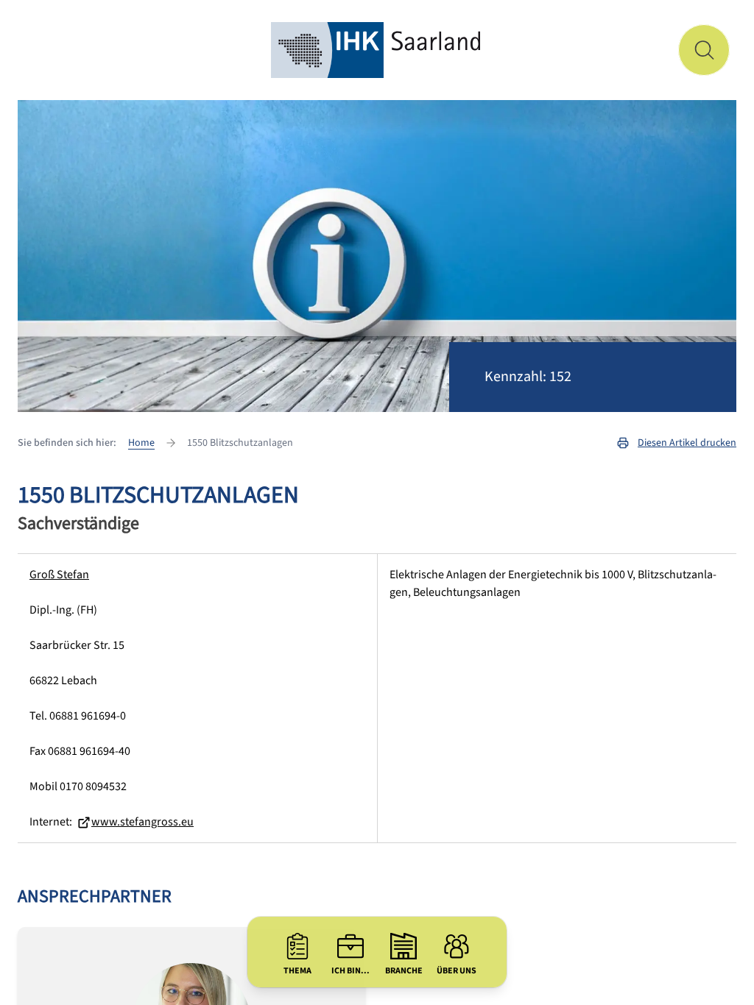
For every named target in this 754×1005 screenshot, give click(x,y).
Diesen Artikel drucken (687, 443)
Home (141, 443)
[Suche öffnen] (704, 50)
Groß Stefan (59, 575)
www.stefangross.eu (142, 822)
